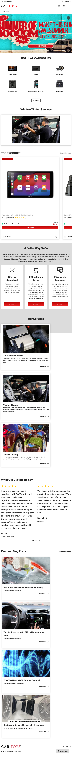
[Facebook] (64, 747)
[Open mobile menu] (69, 6)
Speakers (59, 74)
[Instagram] (67, 747)
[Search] (3, 11)
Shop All (36, 100)
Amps (36, 74)
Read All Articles (65, 551)
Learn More (12, 304)
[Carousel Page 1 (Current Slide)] (33, 540)
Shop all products (65, 153)
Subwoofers (12, 92)
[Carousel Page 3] (39, 540)
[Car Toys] (9, 6)
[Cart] (64, 6)
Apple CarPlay (12, 74)
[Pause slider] (68, 18)
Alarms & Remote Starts (36, 92)
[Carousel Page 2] (36, 540)
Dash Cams (59, 91)
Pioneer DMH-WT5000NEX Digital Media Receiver (17, 215)
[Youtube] (70, 747)
